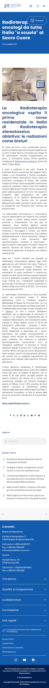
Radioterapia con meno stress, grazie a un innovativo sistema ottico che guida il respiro (27, 497)
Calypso (9, 311)
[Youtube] (24, 660)
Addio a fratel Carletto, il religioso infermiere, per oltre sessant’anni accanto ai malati (26, 488)
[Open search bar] (37, 6)
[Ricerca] (24, 441)
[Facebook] (33, 660)
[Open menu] (44, 6)
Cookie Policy (8, 643)
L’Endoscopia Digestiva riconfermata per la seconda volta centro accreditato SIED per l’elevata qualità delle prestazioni (26, 478)
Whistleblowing (9, 651)
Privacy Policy (8, 639)
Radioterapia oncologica (25, 161)
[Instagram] (15, 660)
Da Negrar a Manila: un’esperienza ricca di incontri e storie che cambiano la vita (25, 469)
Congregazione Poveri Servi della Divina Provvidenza (24, 630)
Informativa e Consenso (12, 647)
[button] (10, 415)
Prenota (39, 20)
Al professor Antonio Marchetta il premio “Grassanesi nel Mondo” (24, 460)
